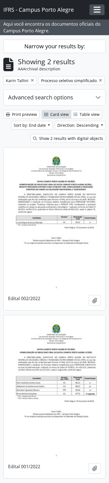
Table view (89, 114)
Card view (59, 114)
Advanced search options (40, 97)
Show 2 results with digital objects (70, 138)
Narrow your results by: (54, 46)
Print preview (24, 114)
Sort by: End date (30, 125)
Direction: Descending (78, 125)
